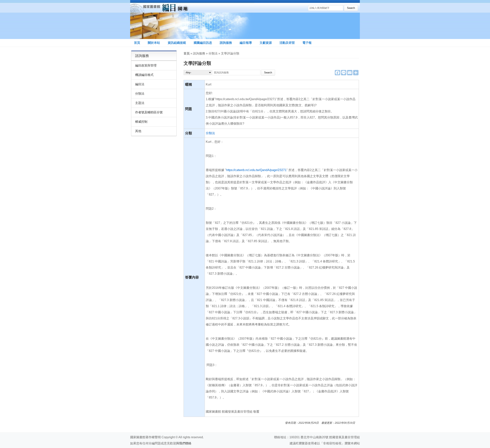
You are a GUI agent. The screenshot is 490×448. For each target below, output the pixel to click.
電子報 (307, 42)
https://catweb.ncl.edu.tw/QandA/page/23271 (256, 170)
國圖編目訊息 (203, 42)
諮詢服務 (226, 42)
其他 (138, 131)
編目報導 (246, 42)
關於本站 (154, 42)
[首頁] (192, 19)
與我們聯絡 (183, 443)
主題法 (139, 103)
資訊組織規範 (177, 42)
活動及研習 (287, 42)
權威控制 (141, 121)
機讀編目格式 (144, 74)
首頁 (137, 42)
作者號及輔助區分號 (149, 112)
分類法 (210, 133)
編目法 (139, 84)
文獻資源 (266, 42)
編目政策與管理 (146, 65)
